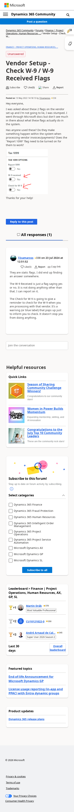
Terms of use (13, 782)
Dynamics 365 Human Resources (34, 517)
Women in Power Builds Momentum (45, 410)
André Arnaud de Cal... (40, 633)
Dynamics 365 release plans (26, 719)
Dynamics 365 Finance (28, 504)
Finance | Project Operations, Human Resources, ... (34, 32)
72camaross (44, 98)
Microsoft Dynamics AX (28, 548)
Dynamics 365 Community (33, 14)
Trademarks (12, 788)
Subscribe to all (37, 570)
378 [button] (47, 605)
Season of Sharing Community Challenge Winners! (44, 388)
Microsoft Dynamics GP (28, 554)
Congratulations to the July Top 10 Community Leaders (44, 433)
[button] (68, 14)
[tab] (34, 236)
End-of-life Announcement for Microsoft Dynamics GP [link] (31, 679)
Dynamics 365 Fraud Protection (33, 511)
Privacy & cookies (16, 776)
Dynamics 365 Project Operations (27, 533)
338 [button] (54, 98)
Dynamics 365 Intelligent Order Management (34, 525)
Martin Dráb (34, 606)
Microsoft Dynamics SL (28, 560)
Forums (39, 30)
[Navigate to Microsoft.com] (14, 5)
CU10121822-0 (35, 621)
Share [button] (46, 87)
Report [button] (59, 87)
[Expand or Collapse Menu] (5, 14)
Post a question (37, 21)
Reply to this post (21, 221)
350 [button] (49, 621)
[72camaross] (13, 258)
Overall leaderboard (58, 648)
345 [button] (60, 632)
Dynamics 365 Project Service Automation (32, 541)
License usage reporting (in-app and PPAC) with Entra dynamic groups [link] (36, 691)
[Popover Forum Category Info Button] (11, 489)
